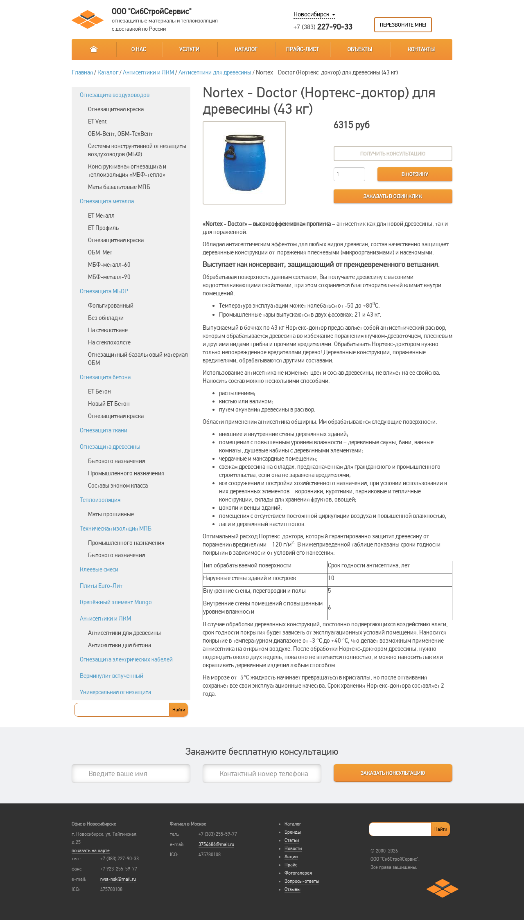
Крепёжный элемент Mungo (116, 602)
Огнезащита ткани (103, 430)
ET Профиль (103, 228)
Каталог (246, 49)
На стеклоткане (108, 330)
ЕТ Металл (101, 215)
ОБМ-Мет (100, 252)
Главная (93, 49)
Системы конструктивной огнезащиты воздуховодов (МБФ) (137, 150)
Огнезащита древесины (110, 446)
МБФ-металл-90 (109, 277)
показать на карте (91, 850)
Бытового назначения (116, 461)
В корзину (415, 174)
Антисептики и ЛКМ (148, 72)
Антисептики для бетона (119, 645)
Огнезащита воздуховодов (114, 95)
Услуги (189, 49)
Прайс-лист (302, 49)
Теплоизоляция (100, 500)
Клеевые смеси (99, 569)
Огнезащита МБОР (104, 291)
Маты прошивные (111, 514)
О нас (138, 49)
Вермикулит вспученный (111, 675)
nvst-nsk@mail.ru (118, 879)
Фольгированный (110, 305)
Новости (293, 848)
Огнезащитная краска (116, 109)
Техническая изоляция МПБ (115, 528)
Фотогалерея (298, 873)
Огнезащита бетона (105, 377)
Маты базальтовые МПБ (119, 187)
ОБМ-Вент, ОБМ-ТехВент (120, 133)
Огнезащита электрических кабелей (126, 659)
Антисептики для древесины (214, 72)
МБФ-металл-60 (109, 264)
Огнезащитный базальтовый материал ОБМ (138, 359)
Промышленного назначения (126, 473)
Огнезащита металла (107, 201)
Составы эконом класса (118, 485)
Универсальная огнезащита (115, 692)
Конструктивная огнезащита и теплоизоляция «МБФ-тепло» (127, 170)
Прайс (291, 865)
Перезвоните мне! (403, 25)
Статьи (292, 840)
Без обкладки (106, 318)
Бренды (293, 832)
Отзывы (292, 889)
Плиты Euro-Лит (101, 585)
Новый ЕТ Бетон (109, 403)
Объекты (360, 49)
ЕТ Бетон (99, 391)
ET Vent (97, 121)
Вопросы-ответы (302, 881)
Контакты (421, 49)
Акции (291, 856)
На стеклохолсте (109, 342)
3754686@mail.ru (216, 844)
